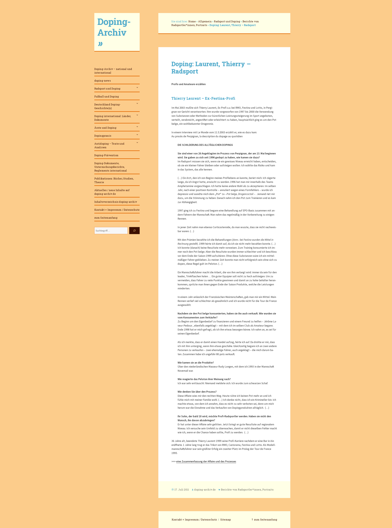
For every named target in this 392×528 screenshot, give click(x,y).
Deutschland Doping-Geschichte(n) (107, 106)
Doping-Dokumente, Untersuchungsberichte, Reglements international (110, 167)
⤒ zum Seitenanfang (264, 519)
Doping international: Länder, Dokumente (112, 117)
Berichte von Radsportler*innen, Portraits (247, 489)
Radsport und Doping (107, 88)
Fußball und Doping (106, 96)
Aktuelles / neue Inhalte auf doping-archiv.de (112, 191)
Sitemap (225, 519)
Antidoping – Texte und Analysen (109, 145)
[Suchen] (134, 230)
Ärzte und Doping (105, 127)
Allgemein (205, 21)
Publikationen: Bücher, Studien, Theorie (114, 180)
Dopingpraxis (102, 135)
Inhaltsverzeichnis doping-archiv (115, 201)
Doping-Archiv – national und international (113, 70)
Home (192, 21)
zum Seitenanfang (105, 217)
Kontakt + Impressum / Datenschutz (117, 209)
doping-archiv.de (205, 489)
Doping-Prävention (106, 155)
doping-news (102, 80)
